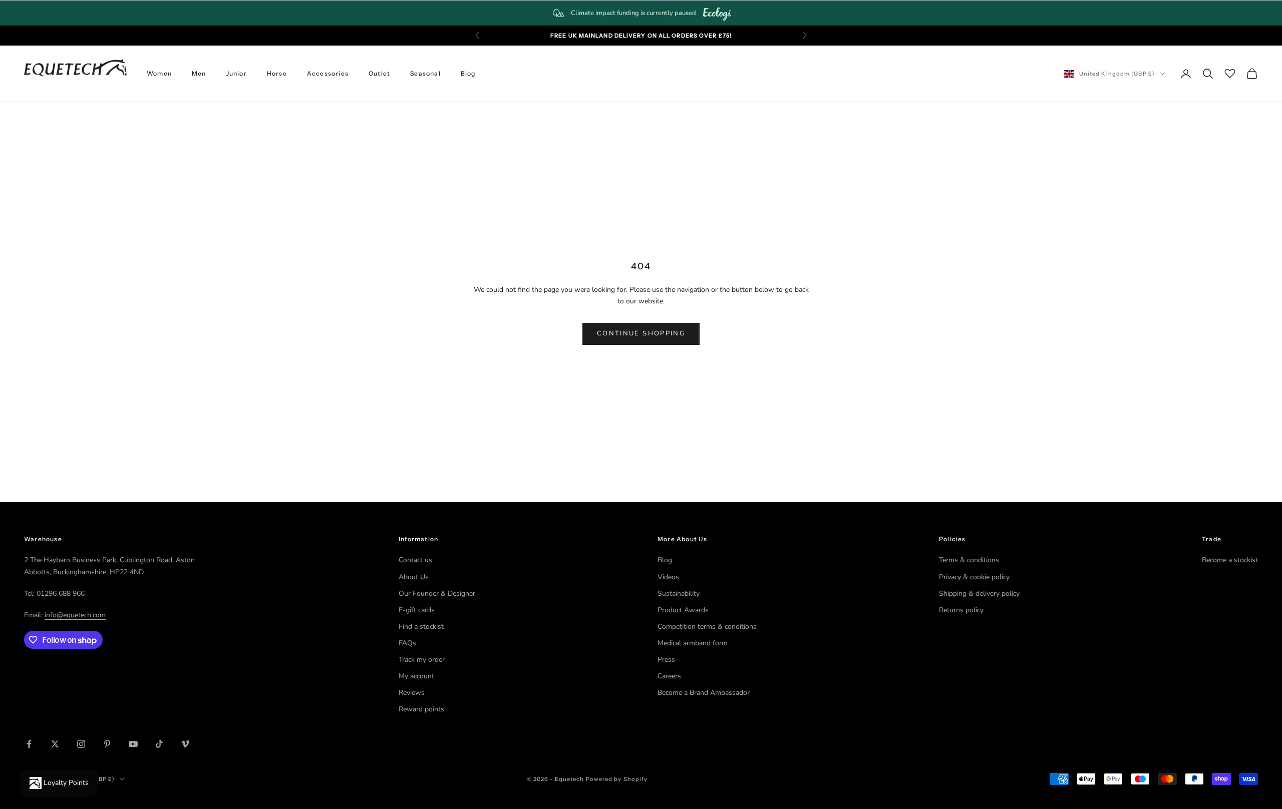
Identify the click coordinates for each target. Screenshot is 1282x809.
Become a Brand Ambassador (704, 692)
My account (416, 676)
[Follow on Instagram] (81, 744)
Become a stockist (1230, 560)
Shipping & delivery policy (979, 593)
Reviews (412, 692)
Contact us (415, 560)
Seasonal (425, 73)
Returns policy (961, 610)
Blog (468, 73)
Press (666, 659)
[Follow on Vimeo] (185, 744)
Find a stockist (421, 626)
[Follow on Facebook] (29, 744)
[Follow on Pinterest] (107, 744)
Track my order (422, 659)
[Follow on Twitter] (55, 744)
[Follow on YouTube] (133, 744)
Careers (669, 676)
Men (199, 73)
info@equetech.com (75, 615)
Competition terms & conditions (707, 626)
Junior (236, 73)
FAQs (407, 643)
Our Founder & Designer (437, 593)
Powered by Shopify (617, 778)
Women (159, 73)
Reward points (421, 709)
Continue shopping (641, 333)
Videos (668, 577)
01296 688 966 (61, 593)
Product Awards (683, 610)
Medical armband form (693, 643)
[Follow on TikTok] (159, 744)
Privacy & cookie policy (974, 577)
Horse (277, 73)
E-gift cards (417, 610)
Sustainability (679, 593)
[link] (641, 13)
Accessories (328, 73)
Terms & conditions (969, 560)
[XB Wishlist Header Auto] (1230, 72)
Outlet (379, 73)
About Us (414, 577)
